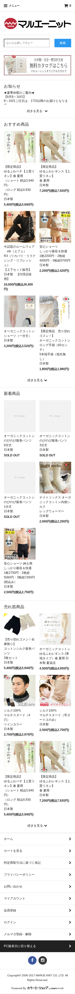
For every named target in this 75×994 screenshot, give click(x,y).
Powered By (19, 988)
